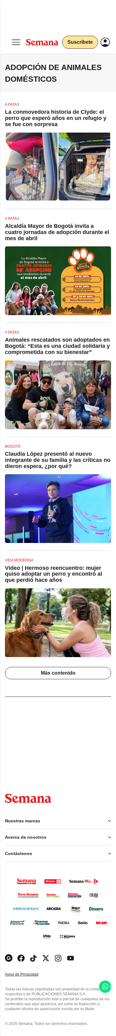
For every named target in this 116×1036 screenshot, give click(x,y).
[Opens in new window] (21, 958)
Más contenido (58, 673)
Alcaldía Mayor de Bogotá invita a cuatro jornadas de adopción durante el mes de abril (57, 232)
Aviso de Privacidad (28, 974)
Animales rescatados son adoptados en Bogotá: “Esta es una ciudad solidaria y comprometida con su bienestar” (57, 346)
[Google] (8, 958)
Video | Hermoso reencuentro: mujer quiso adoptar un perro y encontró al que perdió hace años (53, 574)
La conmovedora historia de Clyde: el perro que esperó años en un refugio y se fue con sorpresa (55, 118)
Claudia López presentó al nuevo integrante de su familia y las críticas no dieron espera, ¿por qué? (57, 460)
